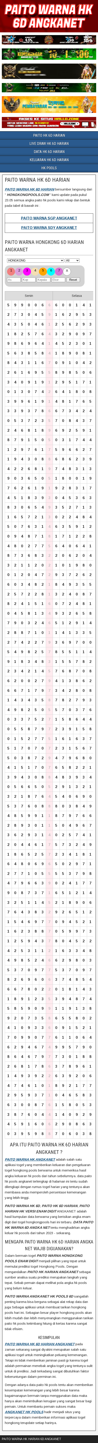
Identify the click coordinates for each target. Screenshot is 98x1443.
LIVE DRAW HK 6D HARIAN (49, 143)
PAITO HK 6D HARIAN (49, 135)
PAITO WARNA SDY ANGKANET (49, 228)
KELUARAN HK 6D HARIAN (49, 160)
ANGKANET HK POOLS (24, 1412)
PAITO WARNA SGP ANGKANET (49, 218)
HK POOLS (49, 168)
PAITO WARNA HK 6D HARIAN (37, 180)
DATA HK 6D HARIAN (49, 152)
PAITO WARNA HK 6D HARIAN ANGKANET (40, 1344)
